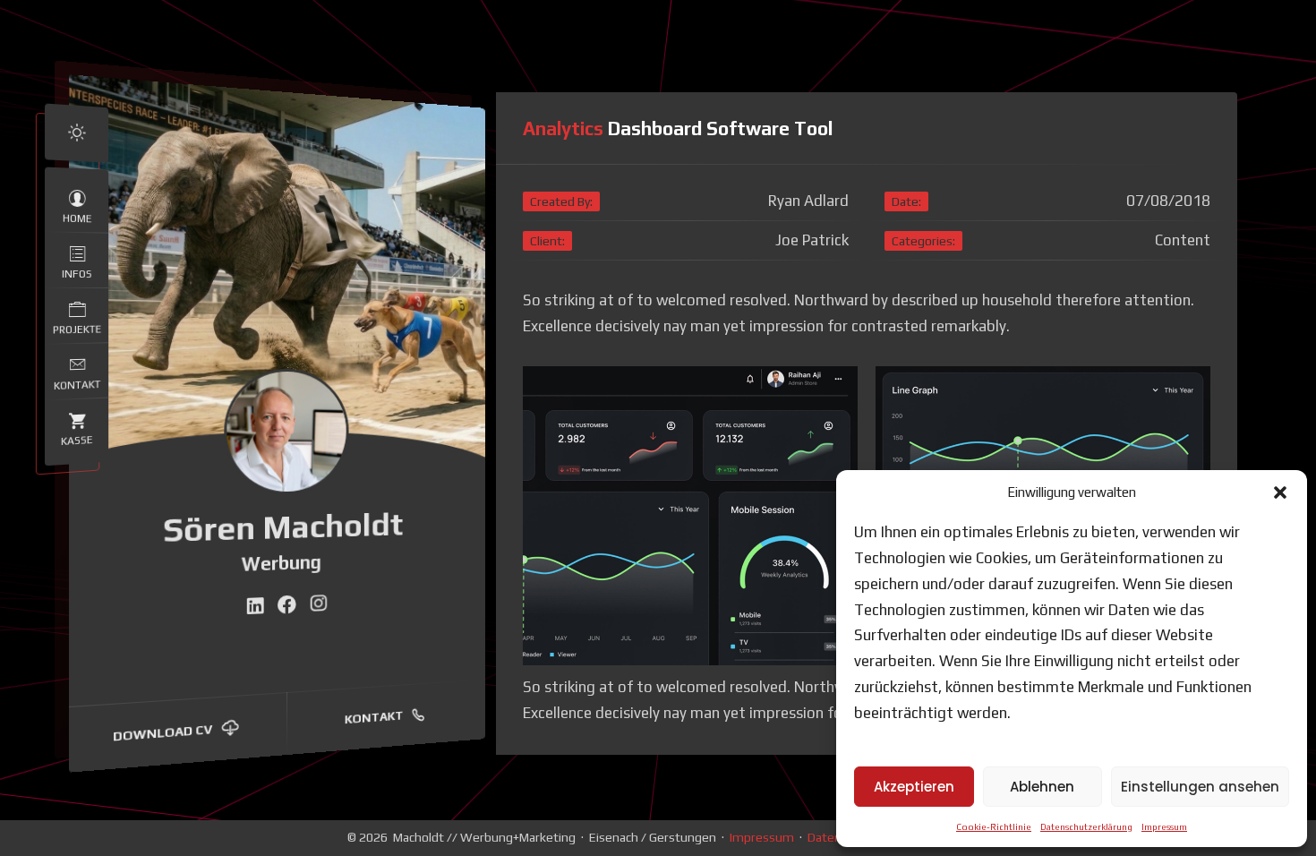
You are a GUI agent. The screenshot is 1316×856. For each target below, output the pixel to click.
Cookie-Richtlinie (993, 827)
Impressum (1164, 827)
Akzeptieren (914, 786)
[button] (1280, 492)
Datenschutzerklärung (1086, 827)
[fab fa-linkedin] (255, 606)
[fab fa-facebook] (287, 605)
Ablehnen (1042, 786)
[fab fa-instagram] (319, 604)
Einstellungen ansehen (1200, 786)
